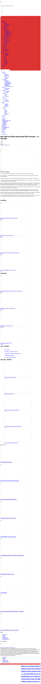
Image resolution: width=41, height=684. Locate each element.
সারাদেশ (6, 28)
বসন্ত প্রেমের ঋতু (7, 349)
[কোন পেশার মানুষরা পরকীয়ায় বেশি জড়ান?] (13, 342)
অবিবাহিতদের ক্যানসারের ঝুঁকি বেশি (9, 355)
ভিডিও (3, 51)
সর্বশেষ (3, 21)
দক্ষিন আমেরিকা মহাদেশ (8, 83)
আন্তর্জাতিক (4, 29)
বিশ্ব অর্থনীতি (6, 41)
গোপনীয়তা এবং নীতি (5, 638)
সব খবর (4, 65)
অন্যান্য (4, 57)
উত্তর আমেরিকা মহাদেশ (8, 82)
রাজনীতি (4, 36)
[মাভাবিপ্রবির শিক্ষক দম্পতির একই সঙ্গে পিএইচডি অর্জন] (13, 307)
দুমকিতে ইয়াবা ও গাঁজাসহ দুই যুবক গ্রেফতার (6, 325)
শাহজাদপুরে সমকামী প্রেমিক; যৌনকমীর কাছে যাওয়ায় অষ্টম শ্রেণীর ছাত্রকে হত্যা (11, 291)
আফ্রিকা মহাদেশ (7, 81)
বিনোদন (4, 46)
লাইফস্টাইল (6, 54)
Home (4, 66)
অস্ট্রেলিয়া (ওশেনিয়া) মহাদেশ (9, 35)
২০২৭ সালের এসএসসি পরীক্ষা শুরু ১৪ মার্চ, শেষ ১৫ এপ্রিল (8, 270)
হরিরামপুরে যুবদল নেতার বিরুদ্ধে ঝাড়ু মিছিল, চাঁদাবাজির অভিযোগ (9, 218)
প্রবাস (5, 62)
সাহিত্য (6, 64)
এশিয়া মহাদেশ (6, 80)
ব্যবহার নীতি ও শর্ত (5, 637)
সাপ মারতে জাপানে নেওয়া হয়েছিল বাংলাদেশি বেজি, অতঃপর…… (13, 353)
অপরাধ (3, 119)
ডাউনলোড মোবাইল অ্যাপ (6, 639)
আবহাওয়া (4, 125)
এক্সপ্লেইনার (4, 128)
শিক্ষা (5, 59)
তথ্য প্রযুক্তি (6, 55)
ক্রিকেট (6, 43)
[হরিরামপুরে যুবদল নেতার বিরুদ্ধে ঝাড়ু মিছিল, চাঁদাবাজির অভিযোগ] (13, 217)
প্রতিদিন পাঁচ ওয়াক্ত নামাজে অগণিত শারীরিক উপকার (12, 410)
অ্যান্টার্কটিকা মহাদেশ (7, 33)
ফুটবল (5, 44)
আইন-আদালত (7, 24)
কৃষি (5, 26)
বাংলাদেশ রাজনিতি (7, 37)
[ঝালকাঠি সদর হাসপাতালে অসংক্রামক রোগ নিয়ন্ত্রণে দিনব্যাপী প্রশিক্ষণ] (13, 251)
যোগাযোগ (4, 635)
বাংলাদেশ (4, 22)
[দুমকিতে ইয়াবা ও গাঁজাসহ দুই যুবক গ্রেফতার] (13, 324)
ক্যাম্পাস (6, 60)
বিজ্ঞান (5, 56)
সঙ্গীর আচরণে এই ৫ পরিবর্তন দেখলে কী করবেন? (11, 351)
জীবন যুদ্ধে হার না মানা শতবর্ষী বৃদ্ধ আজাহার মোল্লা (12, 442)
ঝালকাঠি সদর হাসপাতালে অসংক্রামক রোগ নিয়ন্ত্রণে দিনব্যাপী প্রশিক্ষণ (9, 252)
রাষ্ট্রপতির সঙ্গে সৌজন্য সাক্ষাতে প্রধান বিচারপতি (7, 235)
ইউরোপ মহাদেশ (7, 34)
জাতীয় (5, 23)
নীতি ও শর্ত (4, 636)
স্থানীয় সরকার (7, 27)
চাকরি (3, 48)
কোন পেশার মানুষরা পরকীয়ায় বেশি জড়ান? (6, 343)
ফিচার (3, 52)
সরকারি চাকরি (6, 49)
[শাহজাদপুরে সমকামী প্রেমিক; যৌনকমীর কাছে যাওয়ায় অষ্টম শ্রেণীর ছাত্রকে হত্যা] (13, 290)
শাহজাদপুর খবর (7, 63)
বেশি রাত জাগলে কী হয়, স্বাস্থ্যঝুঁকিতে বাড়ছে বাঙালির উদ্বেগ (13, 426)
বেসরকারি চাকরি (7, 50)
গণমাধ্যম (6, 61)
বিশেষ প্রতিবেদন (7, 25)
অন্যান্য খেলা (6, 45)
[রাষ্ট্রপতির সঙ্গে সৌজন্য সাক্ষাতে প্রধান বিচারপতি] (13, 234)
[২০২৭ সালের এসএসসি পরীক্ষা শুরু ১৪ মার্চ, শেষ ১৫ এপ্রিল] (13, 269)
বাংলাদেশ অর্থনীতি (7, 40)
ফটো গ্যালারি (6, 53)
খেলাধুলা (4, 42)
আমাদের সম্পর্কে (5, 634)
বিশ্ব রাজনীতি (6, 38)
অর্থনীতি (4, 39)
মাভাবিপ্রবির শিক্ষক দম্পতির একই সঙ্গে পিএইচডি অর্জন (7, 308)
